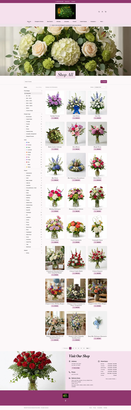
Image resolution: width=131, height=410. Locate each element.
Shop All (29, 21)
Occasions (93, 21)
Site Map (105, 407)
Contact (73, 1)
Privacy (94, 407)
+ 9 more (74, 386)
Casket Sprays (83, 21)
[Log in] (102, 11)
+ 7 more (79, 381)
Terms (90, 407)
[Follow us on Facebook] (65, 400)
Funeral (74, 21)
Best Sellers (50, 21)
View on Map (76, 368)
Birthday (59, 21)
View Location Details (110, 378)
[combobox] (100, 87)
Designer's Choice (39, 21)
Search (104, 81)
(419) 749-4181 (59, 1)
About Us (67, 1)
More (101, 21)
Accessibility (99, 407)
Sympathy (66, 21)
